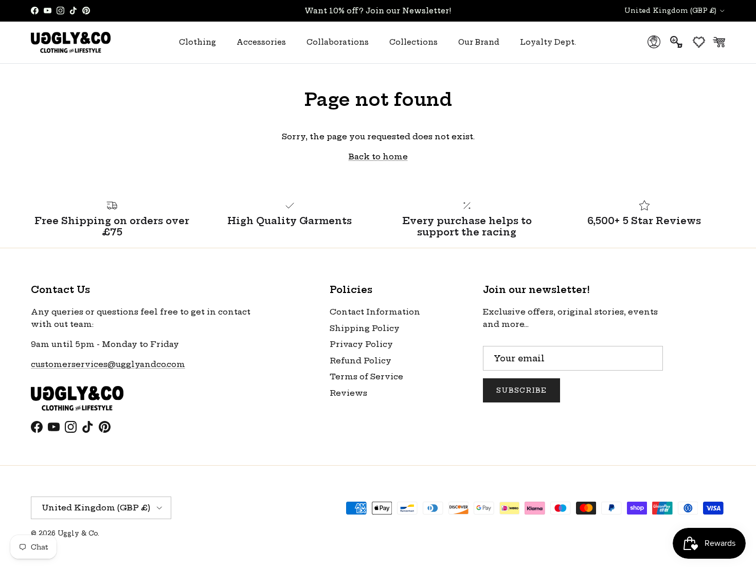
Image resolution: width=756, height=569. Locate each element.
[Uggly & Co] (71, 42)
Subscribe (521, 390)
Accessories (261, 42)
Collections (413, 42)
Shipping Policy (365, 328)
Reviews (348, 393)
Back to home (378, 156)
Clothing (197, 42)
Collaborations (338, 42)
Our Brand (478, 42)
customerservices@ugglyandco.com (108, 364)
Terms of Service (366, 376)
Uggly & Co (78, 533)
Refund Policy (360, 360)
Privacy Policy (361, 344)
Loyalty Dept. (548, 42)
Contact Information (375, 312)
